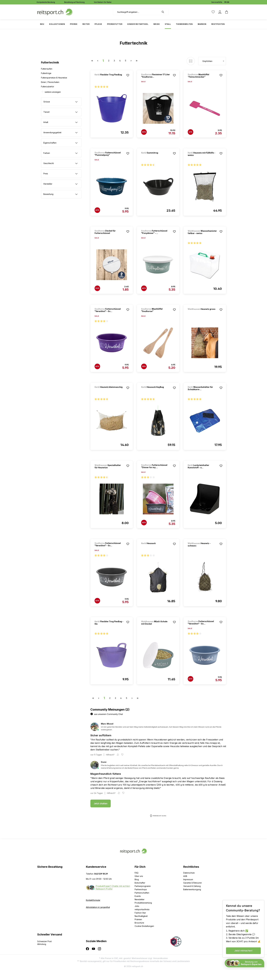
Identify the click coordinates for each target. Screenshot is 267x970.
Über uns (139, 876)
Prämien (138, 919)
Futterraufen (46, 69)
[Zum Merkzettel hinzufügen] (128, 75)
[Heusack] (155, 547)
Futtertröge (46, 73)
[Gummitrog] (155, 156)
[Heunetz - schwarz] (205, 577)
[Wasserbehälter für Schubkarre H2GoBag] (205, 421)
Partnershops (141, 889)
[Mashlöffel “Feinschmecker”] (205, 108)
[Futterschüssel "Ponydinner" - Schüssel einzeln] (158, 265)
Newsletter (139, 899)
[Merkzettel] (213, 12)
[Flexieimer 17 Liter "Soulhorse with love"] (158, 108)
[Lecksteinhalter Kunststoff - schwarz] (205, 499)
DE (228, 2)
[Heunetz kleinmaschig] (109, 390)
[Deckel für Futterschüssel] (112, 265)
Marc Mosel (107, 723)
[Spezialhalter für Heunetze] (112, 499)
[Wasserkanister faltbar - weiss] (205, 265)
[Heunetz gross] (202, 312)
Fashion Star (140, 913)
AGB (185, 876)
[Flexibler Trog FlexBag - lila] (112, 655)
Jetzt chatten (100, 803)
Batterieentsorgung (192, 889)
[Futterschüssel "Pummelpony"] (112, 186)
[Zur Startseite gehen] (54, 12)
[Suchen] (164, 12)
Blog (137, 879)
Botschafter (140, 883)
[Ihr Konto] (220, 12)
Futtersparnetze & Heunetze (54, 77)
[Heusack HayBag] (155, 390)
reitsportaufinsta (142, 909)
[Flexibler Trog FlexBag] (109, 78)
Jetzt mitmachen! (243, 950)
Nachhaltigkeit (141, 916)
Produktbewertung (143, 903)
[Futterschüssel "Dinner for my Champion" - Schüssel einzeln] (158, 499)
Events (138, 896)
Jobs (137, 906)
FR (225, 2)
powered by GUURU (159, 815)
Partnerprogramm (143, 886)
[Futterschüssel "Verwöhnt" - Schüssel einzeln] (112, 343)
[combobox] (136, 12)
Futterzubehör (47, 86)
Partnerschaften (142, 893)
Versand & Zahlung (192, 886)
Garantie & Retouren (192, 883)
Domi (103, 762)
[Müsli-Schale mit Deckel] (158, 655)
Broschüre (139, 923)
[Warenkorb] (226, 12)
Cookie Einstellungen (144, 926)
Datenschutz (189, 873)
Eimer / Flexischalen (50, 82)
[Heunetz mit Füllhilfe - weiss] (205, 186)
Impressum (188, 879)
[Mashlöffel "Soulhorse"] (158, 343)
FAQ (136, 873)
